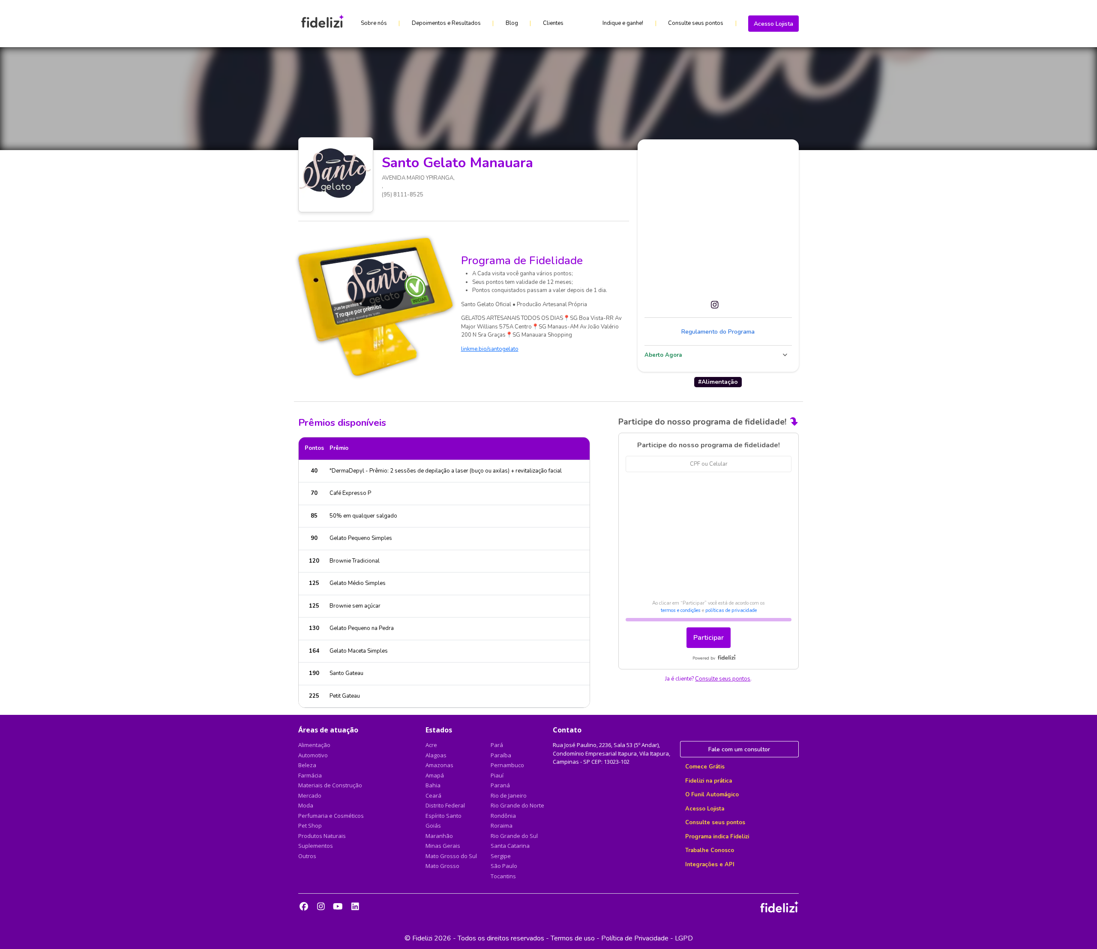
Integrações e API (709, 864)
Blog (512, 23)
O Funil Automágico (712, 794)
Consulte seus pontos (695, 23)
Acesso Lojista (773, 24)
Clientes (553, 23)
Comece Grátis (705, 767)
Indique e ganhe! (622, 23)
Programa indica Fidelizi (717, 837)
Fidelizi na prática (708, 781)
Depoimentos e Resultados (446, 23)
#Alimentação (718, 382)
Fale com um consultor (739, 749)
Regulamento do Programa (718, 332)
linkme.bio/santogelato (490, 349)
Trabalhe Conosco (709, 850)
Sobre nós (374, 23)
